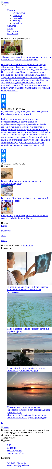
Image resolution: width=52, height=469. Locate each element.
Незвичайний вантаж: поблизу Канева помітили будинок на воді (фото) (26, 369)
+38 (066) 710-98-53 (16, 463)
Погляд (10, 28)
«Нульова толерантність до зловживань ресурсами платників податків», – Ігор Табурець (26, 58)
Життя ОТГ (12, 33)
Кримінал (17, 23)
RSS (9, 445)
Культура (17, 20)
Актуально (12, 26)
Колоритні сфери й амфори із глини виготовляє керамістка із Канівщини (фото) (24, 216)
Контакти (11, 448)
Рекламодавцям (14, 450)
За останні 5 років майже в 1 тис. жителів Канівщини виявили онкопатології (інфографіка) (27, 289)
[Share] (26, 105)
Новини (11, 10)
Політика (17, 15)
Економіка (18, 18)
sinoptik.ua (28, 245)
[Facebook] (26, 96)
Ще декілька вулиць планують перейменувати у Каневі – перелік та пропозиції (24, 112)
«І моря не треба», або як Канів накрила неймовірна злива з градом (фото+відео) (27, 416)
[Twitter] (26, 101)
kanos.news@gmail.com (18, 465)
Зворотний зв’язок (16, 453)
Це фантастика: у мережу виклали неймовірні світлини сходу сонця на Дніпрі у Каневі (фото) (28, 410)
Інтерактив (12, 31)
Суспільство (19, 13)
